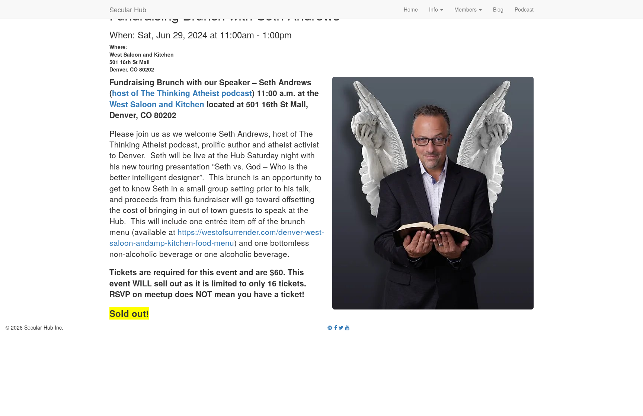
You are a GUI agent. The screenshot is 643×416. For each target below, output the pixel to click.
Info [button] (434, 9)
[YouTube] (347, 327)
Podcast (524, 9)
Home (411, 9)
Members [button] (466, 9)
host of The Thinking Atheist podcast (182, 92)
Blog (498, 9)
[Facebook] (335, 327)
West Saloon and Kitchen (156, 103)
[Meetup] (330, 327)
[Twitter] (341, 327)
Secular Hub (127, 9)
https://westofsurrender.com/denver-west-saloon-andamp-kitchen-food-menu (216, 237)
